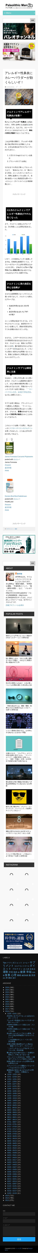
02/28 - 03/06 (12, 1174)
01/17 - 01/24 (12, 1188)
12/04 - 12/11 (12, 1079)
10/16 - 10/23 (12, 1096)
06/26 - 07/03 (12, 1134)
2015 (7, 1195)
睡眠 (19, 975)
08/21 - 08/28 (12, 1115)
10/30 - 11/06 (12, 1091)
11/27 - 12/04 (12, 1081)
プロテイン (17, 969)
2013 (7, 1200)
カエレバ (16, 459)
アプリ (9, 963)
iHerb (7, 470)
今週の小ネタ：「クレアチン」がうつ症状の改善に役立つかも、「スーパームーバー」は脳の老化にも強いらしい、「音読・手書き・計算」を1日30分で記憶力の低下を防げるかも (19, 757)
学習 (11, 972)
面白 (10, 978)
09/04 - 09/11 (12, 1110)
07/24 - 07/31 (12, 1124)
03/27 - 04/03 (12, 1164)
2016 (7, 1011)
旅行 (14, 978)
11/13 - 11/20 (12, 1086)
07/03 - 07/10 (12, 1131)
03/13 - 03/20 (12, 1169)
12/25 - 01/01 (12, 1013)
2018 (7, 1006)
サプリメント (10, 529)
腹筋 (4, 978)
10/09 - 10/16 (12, 1098)
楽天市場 (8, 468)
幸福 (29, 971)
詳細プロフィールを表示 (15, 605)
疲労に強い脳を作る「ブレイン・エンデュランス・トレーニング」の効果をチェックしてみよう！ (19, 808)
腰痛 (33, 972)
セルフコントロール (22, 966)
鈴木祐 (19, 574)
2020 (7, 1002)
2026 (7, 987)
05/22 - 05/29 (12, 1146)
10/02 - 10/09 (12, 1100)
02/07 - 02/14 (12, 1181)
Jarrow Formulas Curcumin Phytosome (19, 456)
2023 (7, 995)
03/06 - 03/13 (12, 1172)
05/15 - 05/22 (12, 1148)
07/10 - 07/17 (12, 1129)
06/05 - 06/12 (12, 1141)
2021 (7, 999)
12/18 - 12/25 (12, 1074)
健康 (23, 971)
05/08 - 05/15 (12, 1150)
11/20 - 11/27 (12, 1084)
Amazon (8, 465)
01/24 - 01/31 (12, 1186)
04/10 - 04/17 (12, 1160)
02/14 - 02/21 (12, 1179)
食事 (8, 975)
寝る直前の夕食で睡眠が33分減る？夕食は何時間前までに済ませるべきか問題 (19, 784)
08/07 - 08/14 (12, 1119)
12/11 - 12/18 (12, 1077)
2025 (7, 990)
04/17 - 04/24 (12, 1157)
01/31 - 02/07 (12, 1184)
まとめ (26, 969)
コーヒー (26, 963)
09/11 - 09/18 (12, 1108)
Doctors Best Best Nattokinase (16, 496)
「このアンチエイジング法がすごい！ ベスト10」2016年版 (20, 1049)
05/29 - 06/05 (12, 1143)
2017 (7, 1009)
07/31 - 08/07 (12, 1122)
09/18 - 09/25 (12, 1105)
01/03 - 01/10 (12, 1193)
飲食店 (32, 969)
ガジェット (17, 963)
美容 (16, 529)
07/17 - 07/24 (12, 1126)
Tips (5, 963)
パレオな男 (18, 1248)
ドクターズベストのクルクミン (21, 428)
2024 (7, 992)
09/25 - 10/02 (12, 1103)
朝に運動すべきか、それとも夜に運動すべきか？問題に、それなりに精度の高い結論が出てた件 (19, 660)
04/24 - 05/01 (12, 1155)
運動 (6, 971)
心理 (14, 975)
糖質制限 (25, 975)
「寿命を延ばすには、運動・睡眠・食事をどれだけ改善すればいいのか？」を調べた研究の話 (19, 708)
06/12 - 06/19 (12, 1138)
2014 (7, 1198)
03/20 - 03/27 (12, 1167)
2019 (7, 1004)
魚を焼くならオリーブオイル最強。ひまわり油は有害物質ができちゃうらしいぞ (20, 1035)
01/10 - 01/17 (12, 1191)
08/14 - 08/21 (12, 1117)
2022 (7, 997)
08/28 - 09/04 (12, 1112)
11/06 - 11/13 (12, 1088)
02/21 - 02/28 (12, 1176)
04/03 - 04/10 (12, 1162)
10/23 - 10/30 (12, 1093)
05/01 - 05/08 (12, 1153)
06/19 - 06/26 (12, 1136)
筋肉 (15, 972)
